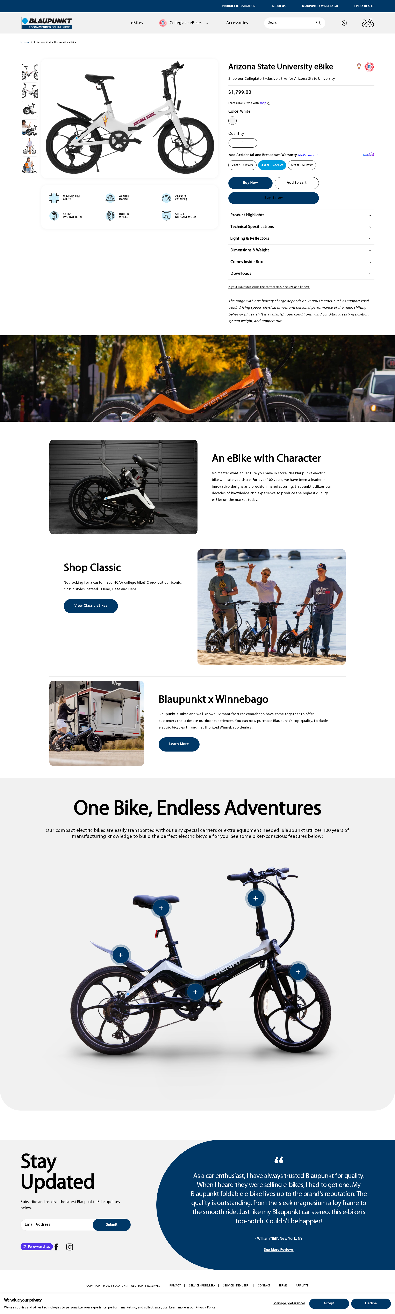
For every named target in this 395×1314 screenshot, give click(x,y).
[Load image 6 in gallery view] (30, 164)
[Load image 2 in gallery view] (30, 90)
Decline (371, 1303)
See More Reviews (279, 1250)
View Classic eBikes (90, 606)
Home (25, 42)
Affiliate (302, 1285)
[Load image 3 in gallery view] (30, 109)
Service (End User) (236, 1285)
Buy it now (274, 198)
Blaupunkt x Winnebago (320, 6)
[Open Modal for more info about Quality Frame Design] (161, 907)
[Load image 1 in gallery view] (30, 72)
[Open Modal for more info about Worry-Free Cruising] (298, 971)
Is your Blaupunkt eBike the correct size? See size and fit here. (269, 287)
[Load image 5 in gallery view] (30, 146)
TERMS (283, 1285)
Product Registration (239, 6)
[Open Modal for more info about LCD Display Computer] (255, 898)
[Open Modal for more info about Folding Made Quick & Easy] (195, 991)
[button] (184, 23)
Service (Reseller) (202, 1285)
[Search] (320, 22)
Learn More (179, 744)
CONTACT (264, 1285)
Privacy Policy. (205, 1307)
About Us (279, 6)
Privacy (175, 1285)
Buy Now (250, 183)
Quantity (236, 134)
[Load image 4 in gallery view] (30, 127)
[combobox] (294, 23)
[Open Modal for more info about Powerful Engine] (120, 955)
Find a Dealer (364, 6)
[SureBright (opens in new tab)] (368, 155)
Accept (329, 1303)
